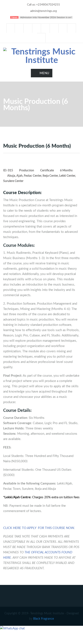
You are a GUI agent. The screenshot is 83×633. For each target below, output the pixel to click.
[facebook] (10, 28)
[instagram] (71, 28)
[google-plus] (37, 28)
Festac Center (32, 175)
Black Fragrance (43, 618)
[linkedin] (28, 28)
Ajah (19, 175)
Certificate (47, 170)
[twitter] (19, 28)
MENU (44, 73)
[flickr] (41, 38)
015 (10, 170)
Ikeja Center (50, 175)
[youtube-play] (45, 28)
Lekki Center (67, 175)
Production (26, 170)
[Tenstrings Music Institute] (41, 56)
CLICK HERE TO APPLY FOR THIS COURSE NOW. (39, 528)
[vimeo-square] (54, 28)
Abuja (11, 175)
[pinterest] (63, 28)
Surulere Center (13, 181)
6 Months (66, 170)
